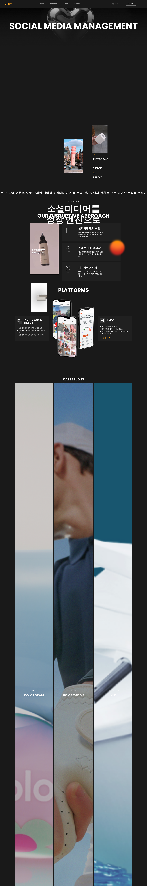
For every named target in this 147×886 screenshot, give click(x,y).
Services (53, 4)
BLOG (66, 4)
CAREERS (77, 4)
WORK (42, 4)
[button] (54, 3)
